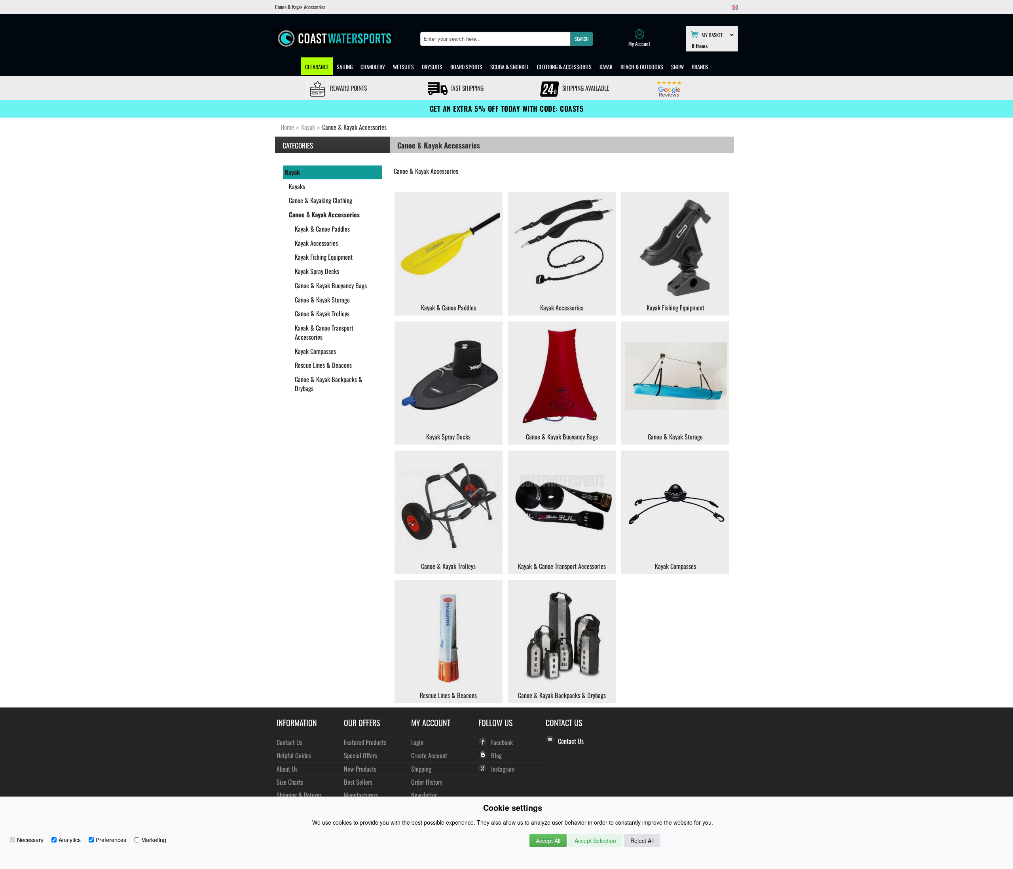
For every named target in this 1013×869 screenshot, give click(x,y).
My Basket (712, 34)
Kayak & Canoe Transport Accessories (324, 332)
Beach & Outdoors (641, 67)
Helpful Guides (294, 755)
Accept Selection (595, 840)
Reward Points (347, 88)
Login (417, 742)
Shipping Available (585, 88)
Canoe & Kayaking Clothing (320, 200)
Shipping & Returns (299, 794)
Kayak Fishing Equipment (324, 257)
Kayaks (297, 186)
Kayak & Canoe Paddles (322, 229)
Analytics (70, 839)
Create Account (429, 755)
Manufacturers (361, 794)
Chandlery (372, 67)
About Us (287, 768)
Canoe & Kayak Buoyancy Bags (331, 285)
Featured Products (365, 742)
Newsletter (424, 794)
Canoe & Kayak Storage (322, 299)
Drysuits (432, 67)
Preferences (111, 839)
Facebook (502, 742)
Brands (700, 67)
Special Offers (360, 755)
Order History (426, 781)
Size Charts (290, 781)
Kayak (606, 67)
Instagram (502, 768)
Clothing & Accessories (564, 67)
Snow (677, 67)
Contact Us (289, 742)
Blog (496, 755)
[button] (581, 39)
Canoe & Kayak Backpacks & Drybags (328, 384)
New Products (360, 768)
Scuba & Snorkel (509, 67)
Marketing (153, 839)
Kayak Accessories (316, 243)
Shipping (421, 768)
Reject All (642, 840)
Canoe (401, 171)
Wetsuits (403, 67)
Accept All (548, 840)
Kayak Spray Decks (317, 271)
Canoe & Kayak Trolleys (322, 313)
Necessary (30, 839)
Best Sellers (358, 781)
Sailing (345, 67)
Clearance (317, 67)
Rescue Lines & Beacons (323, 365)
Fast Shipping (466, 88)
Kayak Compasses (315, 351)
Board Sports (466, 67)
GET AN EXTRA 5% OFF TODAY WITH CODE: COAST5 (507, 108)
